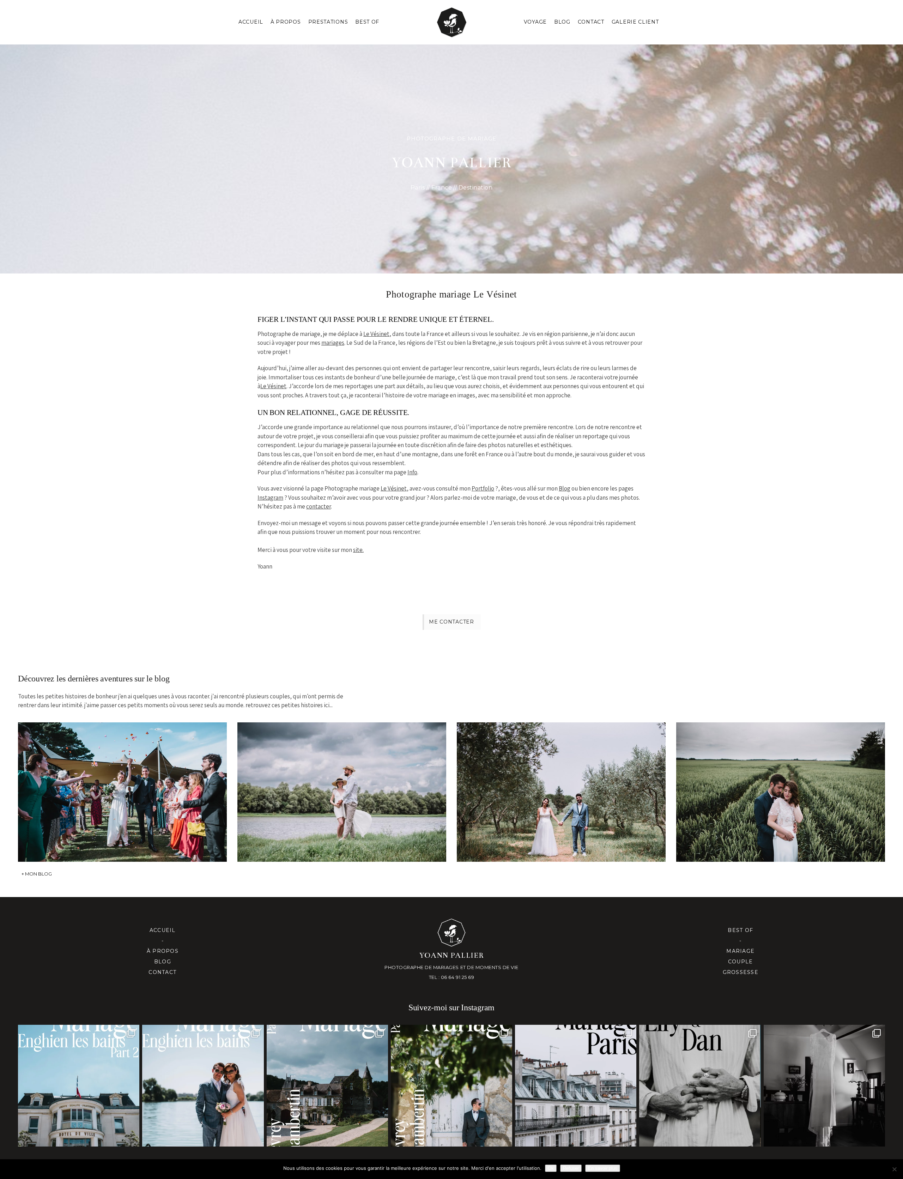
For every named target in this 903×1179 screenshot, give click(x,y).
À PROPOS (286, 22)
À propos (162, 951)
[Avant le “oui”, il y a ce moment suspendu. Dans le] (824, 1085)
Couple (740, 961)
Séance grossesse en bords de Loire (340, 782)
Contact (591, 22)
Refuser (571, 1168)
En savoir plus (602, 1168)
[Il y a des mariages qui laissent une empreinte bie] (451, 1085)
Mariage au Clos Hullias (560, 782)
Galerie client (635, 22)
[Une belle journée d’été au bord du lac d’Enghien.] (202, 1085)
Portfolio (483, 488)
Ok (551, 1168)
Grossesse (740, 972)
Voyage (535, 22)
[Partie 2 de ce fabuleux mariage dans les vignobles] (327, 1085)
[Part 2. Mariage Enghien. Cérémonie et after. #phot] (78, 1085)
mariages (332, 343)
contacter (318, 506)
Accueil (250, 22)
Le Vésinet (376, 334)
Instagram (270, 497)
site (358, 550)
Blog (562, 22)
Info (412, 472)
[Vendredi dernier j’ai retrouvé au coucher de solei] (699, 1085)
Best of (740, 930)
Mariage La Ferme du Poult (779, 782)
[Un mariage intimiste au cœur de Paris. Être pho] (575, 1085)
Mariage (740, 951)
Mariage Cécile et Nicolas (121, 782)
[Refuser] (894, 1169)
